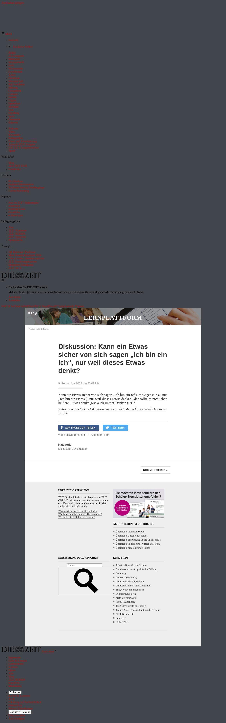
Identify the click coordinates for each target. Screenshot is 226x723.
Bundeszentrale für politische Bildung (136, 569)
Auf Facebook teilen (80, 427)
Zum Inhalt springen (12, 2)
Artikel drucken (100, 434)
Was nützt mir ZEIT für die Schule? (77, 511)
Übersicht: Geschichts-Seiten (131, 535)
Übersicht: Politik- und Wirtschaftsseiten (138, 543)
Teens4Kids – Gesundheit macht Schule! (138, 609)
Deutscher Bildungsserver (130, 581)
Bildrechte (15, 692)
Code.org (121, 573)
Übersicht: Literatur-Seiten (130, 531)
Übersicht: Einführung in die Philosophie (138, 539)
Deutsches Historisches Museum (133, 585)
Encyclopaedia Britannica (130, 589)
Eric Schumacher (74, 434)
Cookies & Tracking (20, 712)
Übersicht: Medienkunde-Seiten (133, 547)
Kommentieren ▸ (155, 470)
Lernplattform (113, 317)
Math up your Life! (126, 597)
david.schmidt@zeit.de (74, 506)
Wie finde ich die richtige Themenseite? (80, 514)
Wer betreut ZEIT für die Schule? (76, 517)
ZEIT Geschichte (125, 614)
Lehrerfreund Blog (126, 593)
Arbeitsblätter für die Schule (131, 565)
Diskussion (65, 448)
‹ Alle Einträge (38, 328)
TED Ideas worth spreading (131, 605)
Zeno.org (121, 618)
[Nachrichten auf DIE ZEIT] (21, 277)
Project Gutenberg (126, 601)
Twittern (118, 427)
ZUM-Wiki (121, 622)
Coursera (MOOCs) (126, 577)
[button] (6, 33)
